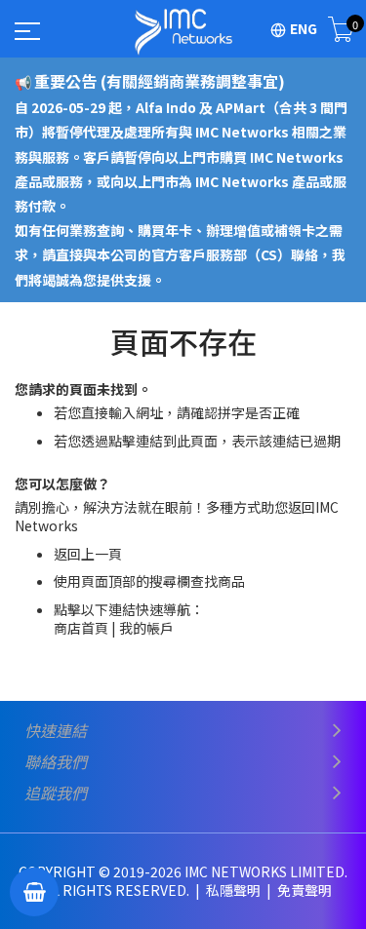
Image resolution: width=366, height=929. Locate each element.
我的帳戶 (146, 628)
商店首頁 (81, 628)
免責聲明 (304, 890)
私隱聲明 (235, 890)
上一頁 (101, 553)
